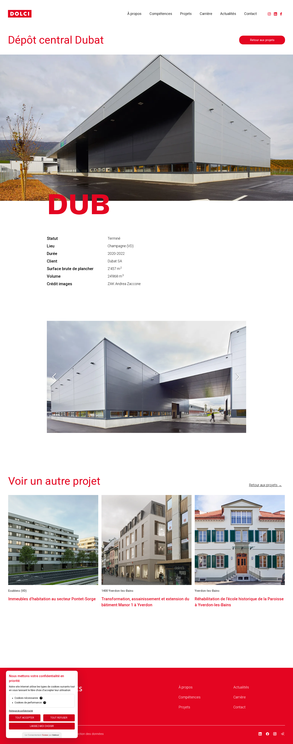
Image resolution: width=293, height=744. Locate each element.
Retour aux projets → (265, 485)
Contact (250, 14)
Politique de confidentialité (21, 711)
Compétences (160, 14)
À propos (134, 14)
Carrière (206, 14)
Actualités (228, 14)
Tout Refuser (58, 717)
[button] (55, 376)
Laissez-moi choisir (42, 726)
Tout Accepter (24, 717)
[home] (19, 14)
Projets (186, 14)
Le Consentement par (42, 735)
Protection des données (87, 734)
